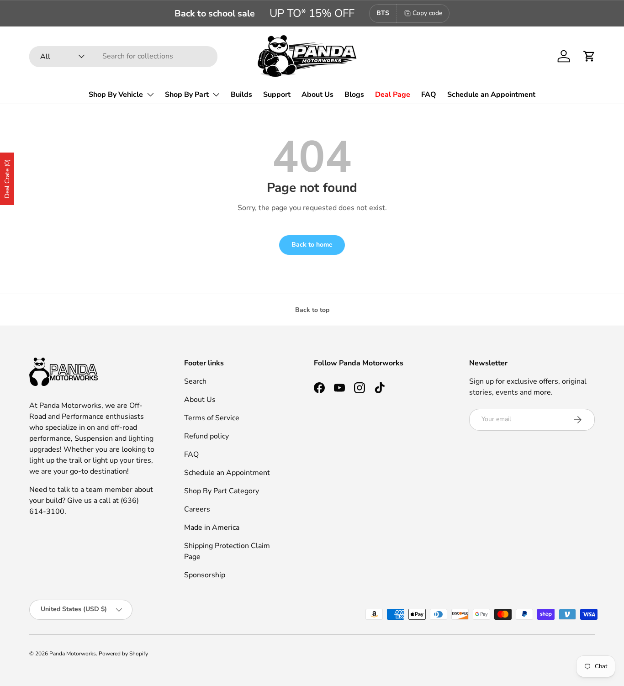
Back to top (312, 310)
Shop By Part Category (221, 491)
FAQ (428, 95)
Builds (241, 95)
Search (195, 381)
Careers (197, 509)
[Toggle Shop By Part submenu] (216, 94)
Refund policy (206, 436)
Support (277, 95)
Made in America (211, 527)
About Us (317, 95)
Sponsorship (204, 575)
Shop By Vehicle (116, 95)
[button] (589, 56)
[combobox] (123, 56)
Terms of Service (211, 418)
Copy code (427, 13)
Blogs (354, 95)
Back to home (312, 244)
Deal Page (392, 95)
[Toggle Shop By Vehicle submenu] (150, 94)
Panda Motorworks (72, 653)
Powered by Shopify (123, 653)
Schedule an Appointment (491, 95)
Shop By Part (187, 95)
